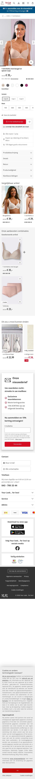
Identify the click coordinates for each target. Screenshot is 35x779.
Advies (4, 505)
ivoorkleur (5, 89)
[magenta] (26, 85)
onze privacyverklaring (17, 759)
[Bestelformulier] (23, 3)
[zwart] (21, 85)
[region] (17, 723)
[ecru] (12, 85)
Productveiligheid (9, 170)
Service (5, 499)
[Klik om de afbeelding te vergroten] (31, 62)
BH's (8, 16)
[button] (2, 3)
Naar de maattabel (10, 115)
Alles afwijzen (6, 775)
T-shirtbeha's (16, 16)
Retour (5, 164)
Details (5, 158)
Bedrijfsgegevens (24, 581)
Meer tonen (18, 439)
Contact (5, 456)
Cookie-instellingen (26, 775)
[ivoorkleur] (3, 85)
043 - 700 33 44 (9, 485)
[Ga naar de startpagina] (8, 3)
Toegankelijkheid (10, 581)
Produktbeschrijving (10, 153)
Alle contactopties (12, 469)
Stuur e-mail (10, 463)
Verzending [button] (14, 79)
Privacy (26, 576)
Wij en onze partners (9, 676)
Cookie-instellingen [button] (17, 590)
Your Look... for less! (10, 492)
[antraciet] (7, 85)
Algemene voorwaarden (14, 576)
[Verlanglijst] (28, 3)
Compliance (24, 585)
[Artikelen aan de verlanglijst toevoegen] (29, 121)
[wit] (17, 85)
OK (17, 770)
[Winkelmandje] (32, 3)
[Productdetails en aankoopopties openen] (19, 262)
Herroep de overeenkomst (17, 571)
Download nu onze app (18, 522)
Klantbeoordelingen (10, 176)
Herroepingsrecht (12, 585)
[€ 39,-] (12, 200)
